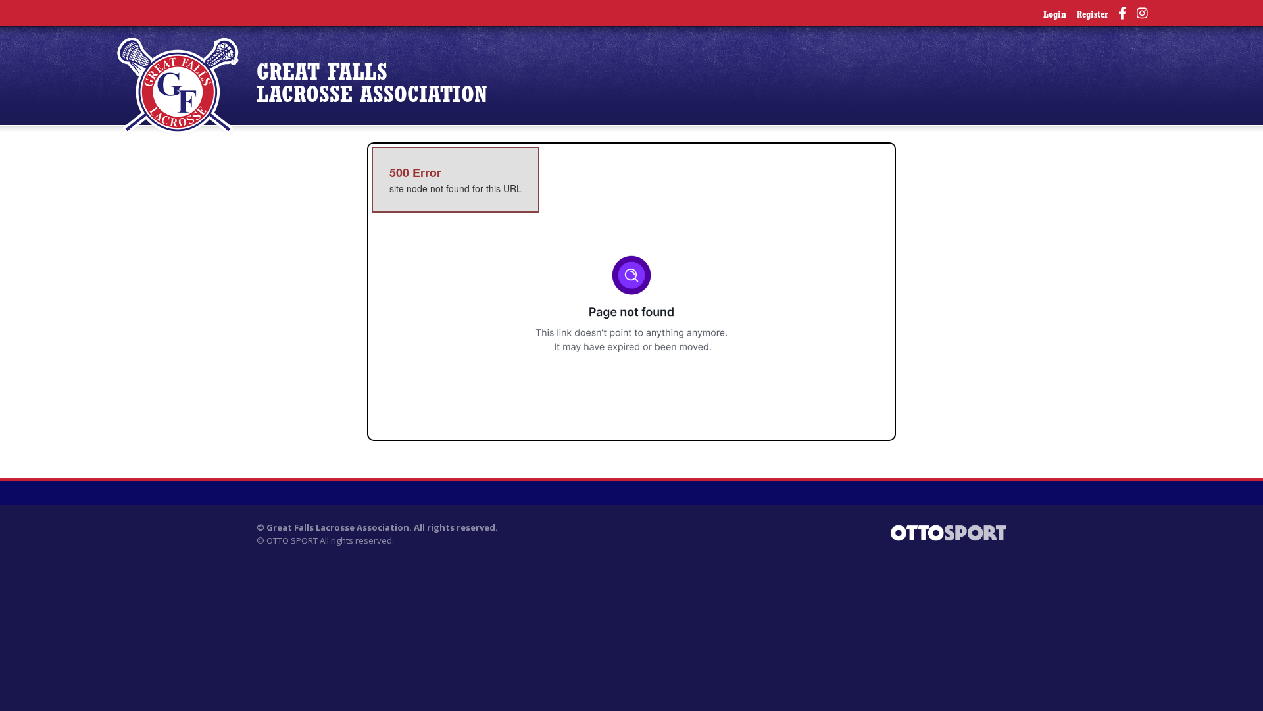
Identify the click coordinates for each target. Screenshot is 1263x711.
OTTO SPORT (292, 540)
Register (1092, 15)
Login (1054, 15)
